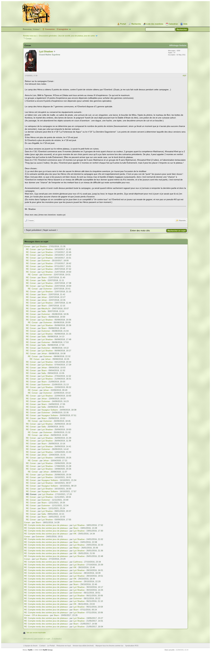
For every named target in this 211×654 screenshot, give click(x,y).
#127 (184, 75)
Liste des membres (154, 24)
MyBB (30, 650)
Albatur (76, 548)
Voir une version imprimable (36, 632)
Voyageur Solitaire (49, 410)
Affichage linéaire (177, 45)
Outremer (45, 260)
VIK (74, 533)
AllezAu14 (45, 308)
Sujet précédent (33, 230)
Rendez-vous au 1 (30, 36)
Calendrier (173, 24)
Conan (27, 246)
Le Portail (51, 646)
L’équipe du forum (30, 646)
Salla (43, 280)
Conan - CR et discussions (36, 615)
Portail (123, 24)
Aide (185, 24)
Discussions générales (48, 36)
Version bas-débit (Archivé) (83, 646)
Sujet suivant (49, 230)
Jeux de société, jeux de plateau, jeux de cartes (76, 36)
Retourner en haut (64, 646)
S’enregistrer (62, 29)
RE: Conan (31, 249)
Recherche (136, 24)
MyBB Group (48, 650)
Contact (42, 646)
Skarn (44, 277)
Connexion (50, 29)
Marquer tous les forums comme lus (109, 646)
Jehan (44, 297)
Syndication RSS (131, 646)
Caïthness (77, 562)
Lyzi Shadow (46, 51)
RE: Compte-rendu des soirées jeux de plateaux (46, 525)
